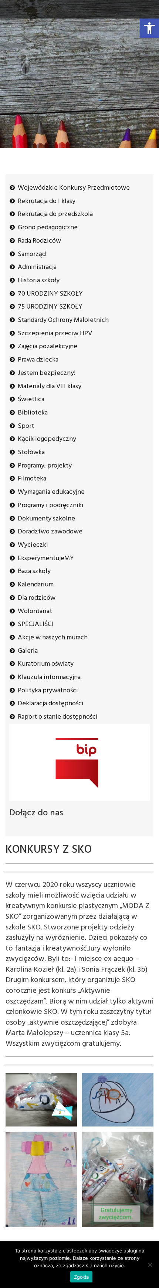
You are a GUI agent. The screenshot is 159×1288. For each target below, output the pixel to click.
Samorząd (32, 254)
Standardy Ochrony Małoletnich (63, 320)
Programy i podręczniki (51, 505)
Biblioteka (33, 412)
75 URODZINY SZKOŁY (50, 307)
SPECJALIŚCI (35, 624)
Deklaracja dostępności (51, 703)
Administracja (37, 267)
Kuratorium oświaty (46, 664)
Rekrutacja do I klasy (46, 201)
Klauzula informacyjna (49, 677)
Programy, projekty (45, 465)
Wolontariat (35, 611)
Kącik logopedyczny (47, 439)
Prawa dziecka (38, 360)
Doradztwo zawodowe (50, 531)
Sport (26, 426)
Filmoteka (32, 478)
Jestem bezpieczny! (46, 373)
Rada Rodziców (39, 241)
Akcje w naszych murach (53, 637)
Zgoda (81, 1277)
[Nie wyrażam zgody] (149, 1264)
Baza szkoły (34, 571)
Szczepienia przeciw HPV (55, 333)
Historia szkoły (39, 280)
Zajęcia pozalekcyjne (47, 346)
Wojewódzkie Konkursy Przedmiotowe (74, 188)
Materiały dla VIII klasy (49, 386)
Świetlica (31, 399)
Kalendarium (36, 584)
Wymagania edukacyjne (51, 492)
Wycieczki (33, 545)
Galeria (28, 651)
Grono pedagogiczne (48, 227)
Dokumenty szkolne (46, 518)
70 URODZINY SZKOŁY (50, 294)
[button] (149, 28)
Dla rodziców (36, 598)
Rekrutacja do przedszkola (55, 214)
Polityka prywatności (48, 690)
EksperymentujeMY (46, 558)
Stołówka (31, 452)
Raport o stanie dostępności (58, 717)
